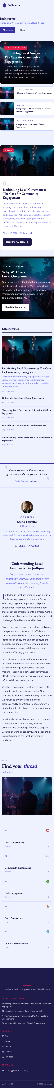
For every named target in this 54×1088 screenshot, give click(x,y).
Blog (7, 1036)
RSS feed (9, 1056)
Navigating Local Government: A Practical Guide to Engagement (25, 1017)
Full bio (21, 545)
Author (8, 1046)
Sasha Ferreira (27, 521)
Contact (35, 545)
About (22, 30)
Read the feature (14, 307)
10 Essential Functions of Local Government (22, 1011)
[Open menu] (50, 6)
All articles (8, 30)
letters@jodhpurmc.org (15, 1070)
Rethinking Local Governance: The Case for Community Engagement (24, 193)
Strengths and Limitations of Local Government (23, 1023)
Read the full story (15, 241)
